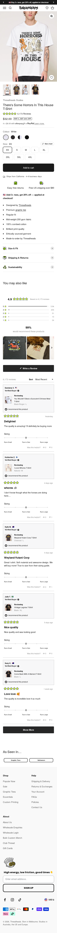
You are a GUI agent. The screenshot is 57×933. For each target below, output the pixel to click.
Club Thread (9, 842)
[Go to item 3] (26, 90)
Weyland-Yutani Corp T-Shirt (25, 539)
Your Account (37, 791)
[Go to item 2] (16, 90)
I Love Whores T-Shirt (22, 469)
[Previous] (3, 2)
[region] (28, 347)
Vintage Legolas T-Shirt (23, 608)
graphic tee (20, 209)
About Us (7, 822)
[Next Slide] (51, 347)
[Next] (53, 2)
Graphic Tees (15, 760)
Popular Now (9, 781)
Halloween (41, 760)
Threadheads (25, 205)
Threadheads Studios (13, 100)
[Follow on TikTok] (20, 900)
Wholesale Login (11, 832)
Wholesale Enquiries (12, 827)
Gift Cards (8, 848)
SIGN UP (28, 888)
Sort (31, 379)
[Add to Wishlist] (51, 77)
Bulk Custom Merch (12, 837)
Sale (5, 786)
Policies (35, 801)
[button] (28, 113)
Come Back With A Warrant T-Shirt (27, 675)
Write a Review (34, 369)
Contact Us (36, 807)
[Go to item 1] (7, 90)
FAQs (34, 796)
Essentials (8, 796)
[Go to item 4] (35, 90)
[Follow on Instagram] (12, 900)
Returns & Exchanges (41, 786)
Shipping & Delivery (40, 781)
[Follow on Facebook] (5, 900)
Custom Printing (10, 801)
